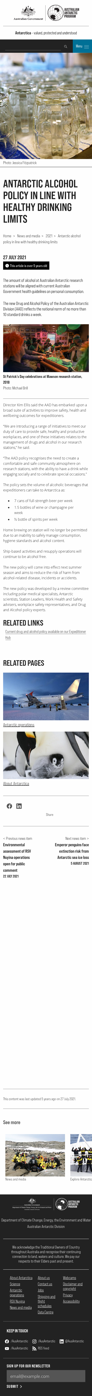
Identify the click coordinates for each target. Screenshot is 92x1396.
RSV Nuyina (17, 1301)
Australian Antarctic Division (46, 1226)
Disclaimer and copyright (73, 1286)
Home (7, 235)
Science (15, 1284)
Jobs (41, 1290)
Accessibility (71, 1301)
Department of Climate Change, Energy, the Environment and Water (46, 1220)
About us (44, 1277)
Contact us (45, 1284)
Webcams (69, 1277)
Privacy (68, 1295)
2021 (49, 235)
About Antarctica (21, 1277)
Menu (79, 46)
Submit (12, 1386)
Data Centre (45, 1312)
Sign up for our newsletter (28, 1366)
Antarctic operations (17, 1292)
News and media (28, 235)
